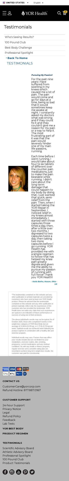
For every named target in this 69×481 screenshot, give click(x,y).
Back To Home (18, 58)
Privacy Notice (12, 409)
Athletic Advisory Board (18, 452)
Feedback (9, 420)
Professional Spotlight (19, 52)
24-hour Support (14, 405)
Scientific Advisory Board (18, 448)
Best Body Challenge (18, 47)
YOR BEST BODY (13, 428)
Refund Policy (12, 416)
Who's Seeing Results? (19, 37)
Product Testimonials (16, 463)
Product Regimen (15, 433)
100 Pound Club (15, 42)
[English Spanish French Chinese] (38, 2)
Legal (6, 412)
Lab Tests (8, 423)
